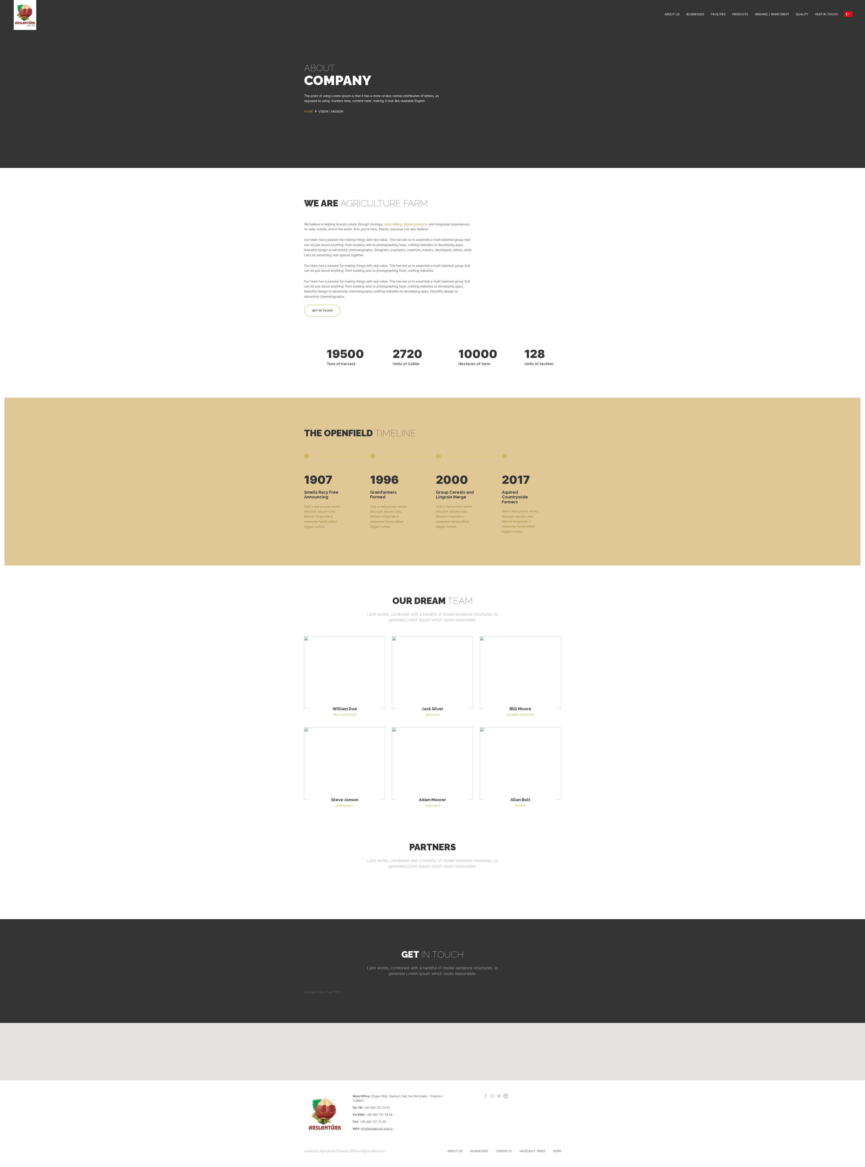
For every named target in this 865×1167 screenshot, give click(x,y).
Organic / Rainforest (772, 14)
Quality (802, 14)
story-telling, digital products (405, 224)
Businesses (695, 14)
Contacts (504, 1151)
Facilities (718, 14)
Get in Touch (322, 310)
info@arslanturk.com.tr (377, 1128)
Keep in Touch (826, 14)
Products (740, 14)
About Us (672, 14)
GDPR (557, 1151)
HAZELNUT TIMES (532, 1151)
